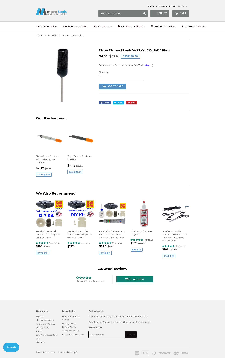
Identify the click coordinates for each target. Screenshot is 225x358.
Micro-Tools (49, 352)
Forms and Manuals (45, 324)
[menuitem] (47, 26)
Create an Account (167, 6)
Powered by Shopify (68, 352)
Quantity (103, 72)
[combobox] (123, 13)
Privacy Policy (43, 327)
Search (39, 316)
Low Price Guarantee (46, 335)
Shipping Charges (45, 320)
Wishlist (161, 13)
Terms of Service (70, 330)
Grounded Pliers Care (73, 334)
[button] (42, 243)
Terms (39, 331)
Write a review (134, 279)
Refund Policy (69, 327)
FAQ (38, 338)
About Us (40, 342)
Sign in (151, 6)
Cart (182, 13)
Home (39, 35)
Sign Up (131, 334)
